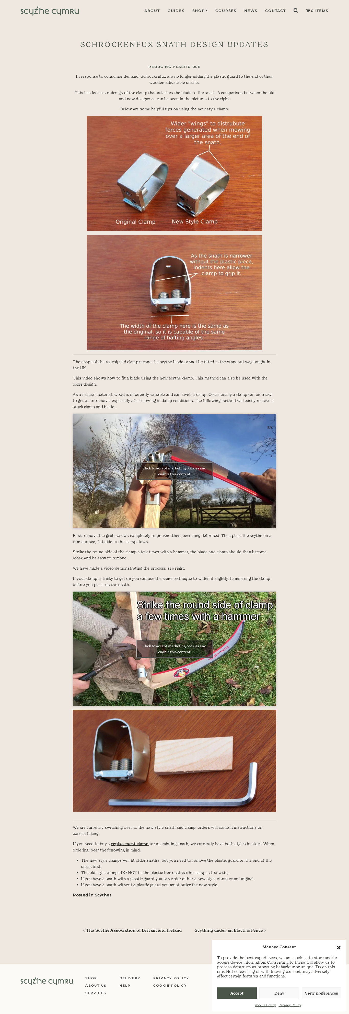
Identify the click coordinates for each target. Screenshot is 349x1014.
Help (125, 985)
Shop (198, 10)
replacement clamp (130, 843)
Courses (226, 10)
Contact (275, 10)
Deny (279, 993)
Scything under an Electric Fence (229, 930)
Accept (236, 993)
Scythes (103, 895)
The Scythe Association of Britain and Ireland (133, 930)
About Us (96, 985)
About (152, 10)
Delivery (130, 978)
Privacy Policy (289, 1005)
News (251, 10)
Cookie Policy (265, 1005)
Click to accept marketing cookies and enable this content (174, 471)
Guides (176, 10)
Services (95, 993)
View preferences (321, 993)
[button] (338, 947)
